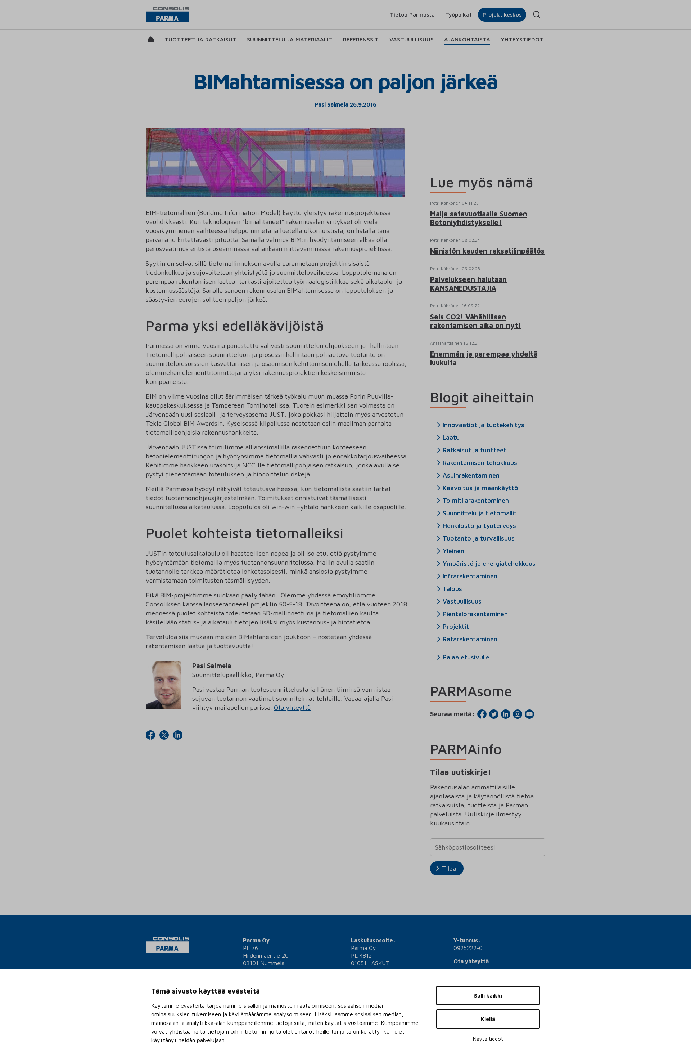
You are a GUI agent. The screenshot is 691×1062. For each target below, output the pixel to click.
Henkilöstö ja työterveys (479, 526)
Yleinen (453, 551)
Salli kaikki (488, 995)
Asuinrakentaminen (471, 475)
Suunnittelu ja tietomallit (480, 513)
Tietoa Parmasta (412, 14)
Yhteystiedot (522, 39)
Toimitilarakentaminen (476, 500)
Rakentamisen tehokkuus (480, 463)
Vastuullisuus (411, 39)
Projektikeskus (502, 14)
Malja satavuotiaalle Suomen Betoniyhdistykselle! (478, 218)
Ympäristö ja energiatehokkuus (489, 563)
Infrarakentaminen (470, 576)
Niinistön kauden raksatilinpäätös (487, 251)
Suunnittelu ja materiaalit (289, 39)
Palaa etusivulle (466, 657)
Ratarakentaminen (470, 639)
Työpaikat (458, 14)
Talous (452, 589)
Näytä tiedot (488, 1039)
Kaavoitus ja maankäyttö (480, 488)
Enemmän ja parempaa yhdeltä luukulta (483, 358)
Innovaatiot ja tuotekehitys (483, 425)
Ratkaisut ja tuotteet (474, 450)
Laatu (451, 437)
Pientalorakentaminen (475, 614)
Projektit (456, 626)
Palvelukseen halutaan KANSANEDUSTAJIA (468, 283)
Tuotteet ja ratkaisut (200, 39)
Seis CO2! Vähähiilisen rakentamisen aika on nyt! (475, 321)
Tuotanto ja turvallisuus (479, 538)
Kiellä (488, 1019)
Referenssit (361, 39)
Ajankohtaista (467, 39)
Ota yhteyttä (292, 707)
